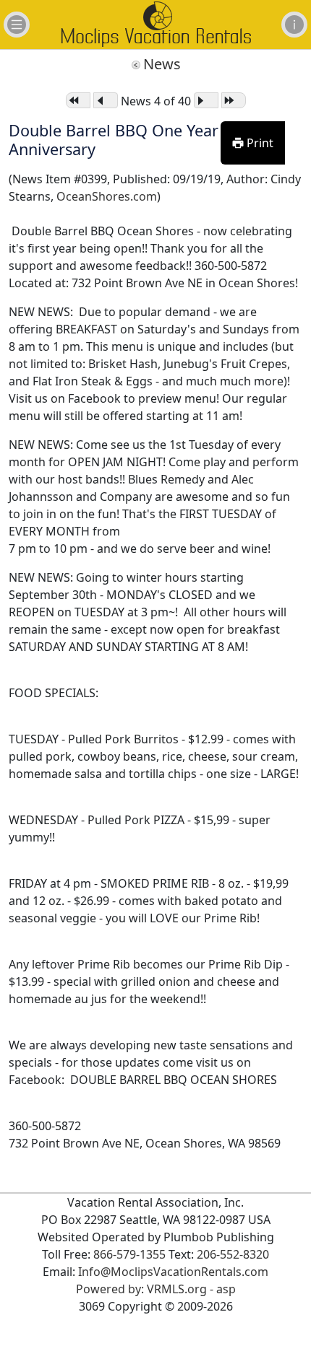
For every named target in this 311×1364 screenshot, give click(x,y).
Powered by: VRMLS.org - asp (156, 1289)
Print (258, 143)
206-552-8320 (233, 1254)
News (162, 64)
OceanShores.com (106, 196)
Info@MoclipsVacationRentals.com (173, 1272)
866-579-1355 (129, 1254)
